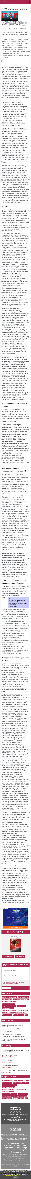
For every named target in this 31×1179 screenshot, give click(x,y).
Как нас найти (5, 1116)
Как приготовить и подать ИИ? (10, 1029)
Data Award (7, 1154)
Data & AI (8, 1158)
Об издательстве (6, 1114)
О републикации (20, 1116)
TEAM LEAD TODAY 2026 (9, 1055)
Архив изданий (15, 1117)
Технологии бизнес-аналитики (15, 1156)
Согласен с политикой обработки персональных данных (15, 982)
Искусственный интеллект (9, 1010)
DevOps (22, 1015)
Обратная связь (24, 1114)
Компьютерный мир (16, 1143)
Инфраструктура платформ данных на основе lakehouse (13, 1039)
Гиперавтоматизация (21, 1012)
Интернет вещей (22, 1010)
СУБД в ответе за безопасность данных (13, 1037)
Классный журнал (20, 1150)
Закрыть (16, 1177)
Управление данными (19, 1154)
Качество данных (18, 1158)
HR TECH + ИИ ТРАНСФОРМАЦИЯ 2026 (14, 1070)
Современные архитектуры (20, 999)
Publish (8, 1150)
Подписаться (20, 956)
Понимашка (16, 1152)
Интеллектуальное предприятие (15, 1160)
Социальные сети (7, 999)
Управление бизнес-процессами (15, 1162)
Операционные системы (9, 1006)
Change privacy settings (15, 1120)
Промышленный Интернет (9, 1001)
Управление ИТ (15, 34)
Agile (26, 1015)
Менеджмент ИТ (6, 34)
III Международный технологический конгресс (15, 1050)
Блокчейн (15, 1015)
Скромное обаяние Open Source (11, 1034)
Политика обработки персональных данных (15, 1119)
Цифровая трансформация (9, 997)
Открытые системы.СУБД (16, 1146)
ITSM (24, 32)
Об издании (15, 1114)
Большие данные (7, 1015)
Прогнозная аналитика (8, 1003)
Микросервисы (21, 1006)
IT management (19, 32)
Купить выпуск (8, 956)
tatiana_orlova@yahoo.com (10, 900)
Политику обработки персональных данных (16, 1175)
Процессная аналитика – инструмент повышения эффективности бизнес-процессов (12, 1025)
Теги (27, 1116)
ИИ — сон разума (6, 1031)
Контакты (12, 1116)
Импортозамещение (8, 1012)
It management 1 (23, 34)
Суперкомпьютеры (23, 997)
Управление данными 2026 (9, 1065)
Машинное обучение (7, 1008)
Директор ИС (9, 1148)
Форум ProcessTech (7, 1060)
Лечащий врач (22, 1148)
